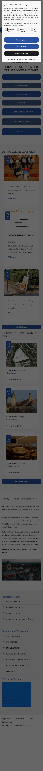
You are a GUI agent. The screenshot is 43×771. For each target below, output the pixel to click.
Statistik (35, 31)
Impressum (20, 59)
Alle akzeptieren (21, 40)
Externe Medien (22, 31)
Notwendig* (11, 31)
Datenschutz (12, 59)
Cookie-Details (30, 59)
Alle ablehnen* (21, 47)
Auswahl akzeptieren (21, 53)
